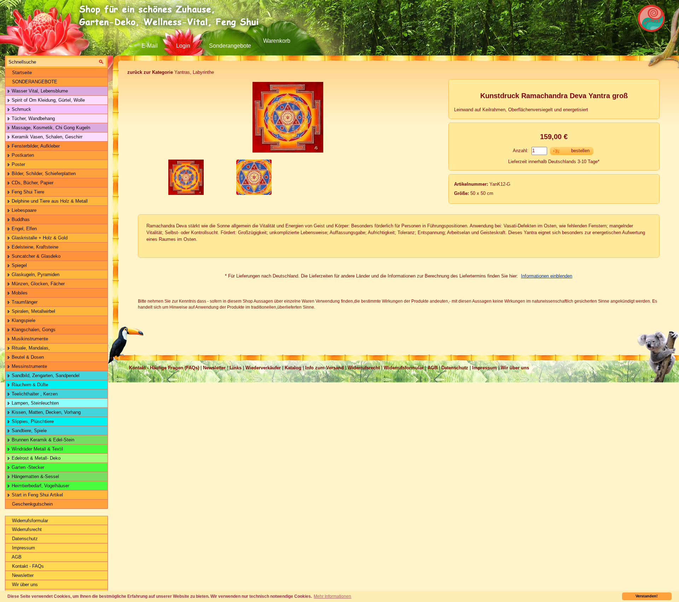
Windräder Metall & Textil (36, 449)
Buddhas (20, 219)
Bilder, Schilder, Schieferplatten (43, 173)
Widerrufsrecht (26, 529)
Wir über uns (24, 584)
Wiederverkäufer (263, 367)
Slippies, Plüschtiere (32, 421)
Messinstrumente (28, 366)
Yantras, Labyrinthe (170, 72)
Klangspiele (22, 320)
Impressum (23, 547)
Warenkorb (276, 41)
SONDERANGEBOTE (34, 81)
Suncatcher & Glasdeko (35, 256)
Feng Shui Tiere (27, 192)
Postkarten (22, 155)
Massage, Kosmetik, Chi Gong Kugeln (50, 127)
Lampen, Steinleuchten (34, 403)
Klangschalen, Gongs (33, 329)
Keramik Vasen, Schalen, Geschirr (46, 136)
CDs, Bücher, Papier (31, 182)
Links (236, 367)
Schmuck (20, 109)
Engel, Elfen (23, 228)
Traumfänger (23, 302)
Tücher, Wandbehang (32, 118)
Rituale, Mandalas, (30, 348)
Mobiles (19, 293)
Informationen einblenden (546, 276)
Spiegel (18, 265)
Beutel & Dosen (27, 357)
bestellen (580, 150)
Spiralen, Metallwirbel (32, 311)
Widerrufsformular (29, 520)
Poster (17, 164)
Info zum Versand (324, 367)
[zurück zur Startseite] (171, 16)
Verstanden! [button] (647, 596)
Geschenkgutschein (32, 504)
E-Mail (149, 46)
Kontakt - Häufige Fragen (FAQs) (164, 367)
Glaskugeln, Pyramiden (34, 274)
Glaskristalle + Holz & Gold (39, 237)
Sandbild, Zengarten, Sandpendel (45, 375)
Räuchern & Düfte (29, 384)
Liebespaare (23, 210)
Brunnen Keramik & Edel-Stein (42, 439)
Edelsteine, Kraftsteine (34, 247)
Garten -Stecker (27, 467)
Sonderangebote (230, 46)
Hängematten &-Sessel (34, 476)
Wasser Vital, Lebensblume (39, 91)
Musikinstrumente (29, 338)
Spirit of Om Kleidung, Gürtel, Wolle (47, 100)
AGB (16, 557)
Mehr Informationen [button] (332, 596)
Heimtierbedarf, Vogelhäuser (39, 485)
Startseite (21, 72)
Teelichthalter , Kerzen (34, 394)
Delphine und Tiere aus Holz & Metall (49, 201)
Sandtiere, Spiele (28, 430)
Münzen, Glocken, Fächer (37, 283)
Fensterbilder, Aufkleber (35, 146)
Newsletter (22, 575)
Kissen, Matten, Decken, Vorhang (45, 412)
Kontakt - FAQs (27, 566)
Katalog (293, 367)
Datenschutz (24, 538)
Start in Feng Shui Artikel (36, 494)
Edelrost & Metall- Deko (35, 458)
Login (183, 46)
